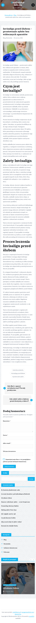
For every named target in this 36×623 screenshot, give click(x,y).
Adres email (7, 443)
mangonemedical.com (27, 612)
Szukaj (5, 473)
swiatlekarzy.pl (17, 612)
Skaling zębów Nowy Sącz (9, 510)
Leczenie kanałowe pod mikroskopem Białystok (15, 494)
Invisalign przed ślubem (18, 373)
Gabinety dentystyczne (10, 548)
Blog (15, 15)
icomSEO (31, 616)
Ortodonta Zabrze (6, 498)
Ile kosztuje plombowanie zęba (10, 490)
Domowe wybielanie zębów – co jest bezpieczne (15, 502)
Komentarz (6, 421)
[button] (31, 559)
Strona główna (9, 15)
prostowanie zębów (18, 376)
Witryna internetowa (9, 451)
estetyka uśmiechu (18, 370)
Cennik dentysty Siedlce (8, 518)
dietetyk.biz (18, 614)
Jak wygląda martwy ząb (8, 514)
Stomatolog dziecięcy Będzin (10, 506)
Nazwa (5, 435)
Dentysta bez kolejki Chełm (9, 526)
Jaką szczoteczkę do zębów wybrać (11, 522)
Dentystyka (9, 38)
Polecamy (6, 552)
